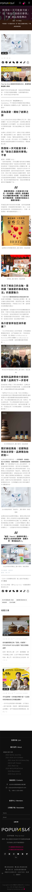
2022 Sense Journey (13, 755)
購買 (5, 581)
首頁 (14, 21)
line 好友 (7, 585)
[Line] (9, 854)
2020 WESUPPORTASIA (14, 768)
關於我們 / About (16, 747)
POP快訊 (19, 21)
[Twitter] (27, 854)
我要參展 (14, 740)
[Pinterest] (22, 854)
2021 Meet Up (13, 766)
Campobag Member (21, 639)
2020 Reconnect (14, 771)
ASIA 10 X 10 (8, 752)
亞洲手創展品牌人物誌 (8, 600)
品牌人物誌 (4, 53)
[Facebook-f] (5, 854)
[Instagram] (13, 854)
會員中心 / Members (16, 801)
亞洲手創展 (12, 602)
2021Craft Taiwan (14, 763)
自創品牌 (4, 602)
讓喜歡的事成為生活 (21, 600)
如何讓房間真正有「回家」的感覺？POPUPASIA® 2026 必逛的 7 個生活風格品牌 (15, 645)
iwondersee (16, 889)
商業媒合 (13, 689)
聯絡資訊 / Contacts (16, 780)
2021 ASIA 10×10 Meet (14, 757)
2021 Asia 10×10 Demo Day (18, 760)
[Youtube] (18, 854)
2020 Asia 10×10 (14, 774)
